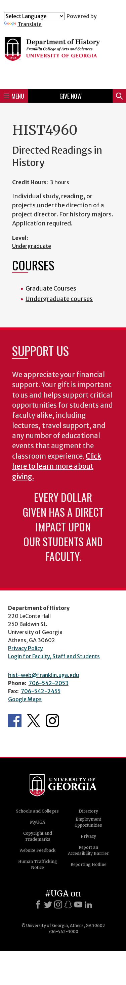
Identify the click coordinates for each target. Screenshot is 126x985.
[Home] (63, 55)
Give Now (70, 96)
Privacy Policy (25, 648)
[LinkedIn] (88, 904)
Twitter (33, 720)
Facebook (15, 720)
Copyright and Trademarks (37, 836)
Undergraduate (31, 246)
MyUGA (37, 822)
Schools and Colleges (37, 811)
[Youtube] (78, 904)
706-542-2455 (40, 691)
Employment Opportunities (88, 822)
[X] (48, 904)
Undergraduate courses (59, 299)
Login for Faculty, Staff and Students (54, 656)
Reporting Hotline (89, 864)
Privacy (88, 836)
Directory (88, 811)
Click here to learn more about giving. (56, 466)
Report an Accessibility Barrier (88, 850)
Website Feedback (37, 850)
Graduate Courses (51, 288)
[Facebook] (38, 904)
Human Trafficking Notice (37, 864)
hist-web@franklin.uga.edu (43, 675)
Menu (17, 96)
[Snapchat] (68, 904)
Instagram (52, 720)
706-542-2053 (49, 683)
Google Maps (25, 699)
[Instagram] (58, 904)
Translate (29, 24)
